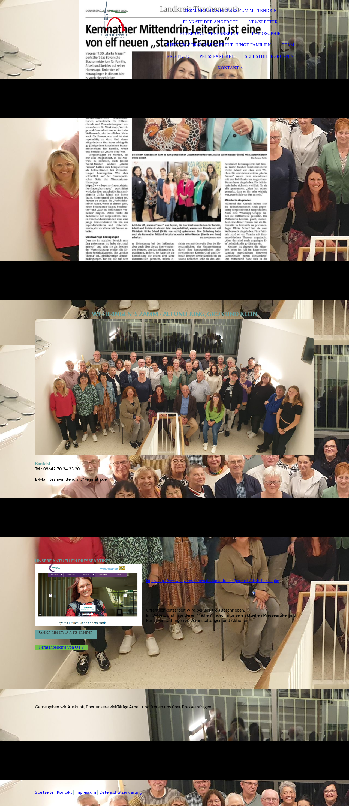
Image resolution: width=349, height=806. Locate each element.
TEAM (288, 45)
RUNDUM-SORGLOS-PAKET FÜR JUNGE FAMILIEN (219, 45)
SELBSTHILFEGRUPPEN (269, 56)
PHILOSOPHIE (266, 33)
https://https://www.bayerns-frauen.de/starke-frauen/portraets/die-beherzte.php (212, 580)
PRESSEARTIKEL (217, 56)
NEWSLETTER (263, 22)
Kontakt (64, 792)
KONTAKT (228, 67)
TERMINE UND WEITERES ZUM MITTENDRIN (230, 10)
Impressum (85, 792)
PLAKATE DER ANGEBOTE (210, 22)
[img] (82, 19)
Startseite (44, 792)
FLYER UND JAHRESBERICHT (210, 33)
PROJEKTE (178, 56)
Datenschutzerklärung (120, 792)
